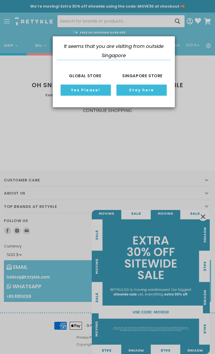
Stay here (141, 90)
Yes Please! (85, 90)
